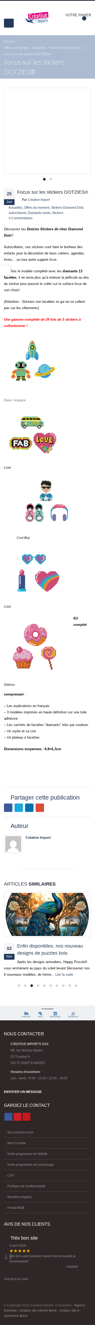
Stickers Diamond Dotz (67, 207)
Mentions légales (19, 1197)
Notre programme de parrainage (30, 1164)
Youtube (26, 1117)
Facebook (8, 808)
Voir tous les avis (16, 1279)
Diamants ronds (39, 212)
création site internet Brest (37, 1310)
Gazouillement (19, 808)
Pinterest (17, 1117)
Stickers (57, 212)
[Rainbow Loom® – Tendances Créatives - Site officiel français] (39, 18)
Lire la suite (64, 974)
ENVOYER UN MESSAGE (23, 1091)
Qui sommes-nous (20, 1132)
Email (40, 808)
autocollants (17, 212)
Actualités (15, 207)
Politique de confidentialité (26, 1186)
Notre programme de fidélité (27, 1153)
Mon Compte (16, 1143)
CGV (10, 1175)
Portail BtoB (15, 1207)
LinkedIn (29, 808)
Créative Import (39, 199)
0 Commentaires (20, 218)
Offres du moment (36, 207)
